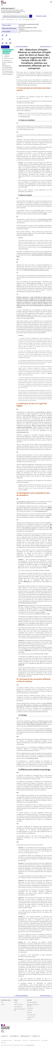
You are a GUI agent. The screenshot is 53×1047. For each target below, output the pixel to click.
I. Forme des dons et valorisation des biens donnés (8, 51)
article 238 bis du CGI (45, 219)
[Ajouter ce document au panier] (6, 35)
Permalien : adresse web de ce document (2, 39)
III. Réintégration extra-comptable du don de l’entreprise (7, 67)
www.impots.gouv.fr (22, 432)
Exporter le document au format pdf (2, 35)
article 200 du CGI (28, 415)
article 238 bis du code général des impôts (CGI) (34, 169)
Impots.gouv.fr (30, 1017)
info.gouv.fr (4, 1036)
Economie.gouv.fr (30, 1014)
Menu (51, 2)
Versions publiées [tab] (6, 31)
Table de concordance (18, 1004)
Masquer (6, 47)
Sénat (28, 1019)
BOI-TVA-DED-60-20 (37, 255)
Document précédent (22, 46)
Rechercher (30, 16)
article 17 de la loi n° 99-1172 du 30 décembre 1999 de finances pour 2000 (34, 721)
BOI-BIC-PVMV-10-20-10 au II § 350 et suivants (36, 270)
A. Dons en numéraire (7, 55)
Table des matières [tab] (6, 25)
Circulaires (29, 1008)
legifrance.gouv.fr (25, 1036)
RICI (20, 19)
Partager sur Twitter (2, 43)
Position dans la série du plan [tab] (9, 28)
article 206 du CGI (32, 758)
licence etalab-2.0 (29, 1045)
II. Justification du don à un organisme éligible (7, 62)
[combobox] (15, 16)
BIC (16, 19)
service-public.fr (14, 1036)
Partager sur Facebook (9, 39)
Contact (2, 1004)
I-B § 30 (47, 517)
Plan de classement (10, 19)
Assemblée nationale (31, 1002)
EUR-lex (28, 1012)
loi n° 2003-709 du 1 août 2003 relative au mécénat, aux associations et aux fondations (34, 704)
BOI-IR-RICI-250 (25, 116)
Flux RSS (15, 1002)
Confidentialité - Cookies (35, 1040)
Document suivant (45, 46)
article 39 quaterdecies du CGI (27, 603)
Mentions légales (17, 1040)
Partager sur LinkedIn (6, 43)
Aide (2, 1002)
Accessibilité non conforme (6, 1040)
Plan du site (25, 1040)
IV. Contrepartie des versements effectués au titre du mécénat (7, 72)
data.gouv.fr (36, 1036)
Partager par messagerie (10, 43)
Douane (28, 1010)
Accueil (2, 19)
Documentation (17, 1006)
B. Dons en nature (8, 58)
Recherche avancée (41, 16)
